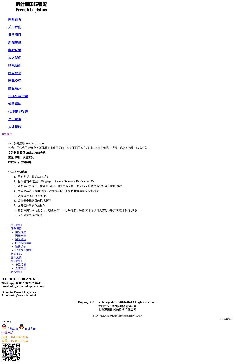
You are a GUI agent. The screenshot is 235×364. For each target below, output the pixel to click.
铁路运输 (14, 104)
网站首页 (14, 19)
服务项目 (14, 35)
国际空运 (14, 81)
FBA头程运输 (18, 96)
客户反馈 (14, 50)
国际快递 (14, 73)
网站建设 (224, 319)
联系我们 (14, 65)
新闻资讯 (14, 42)
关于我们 (14, 27)
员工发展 (14, 119)
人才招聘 (14, 127)
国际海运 (14, 88)
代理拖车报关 (18, 111)
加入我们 (14, 58)
